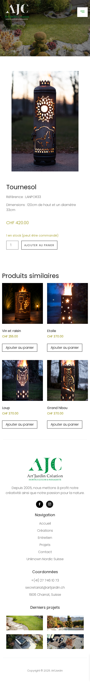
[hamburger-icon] (82, 12)
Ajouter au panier (39, 245)
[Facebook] (39, 504)
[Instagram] (49, 504)
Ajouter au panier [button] (20, 347)
